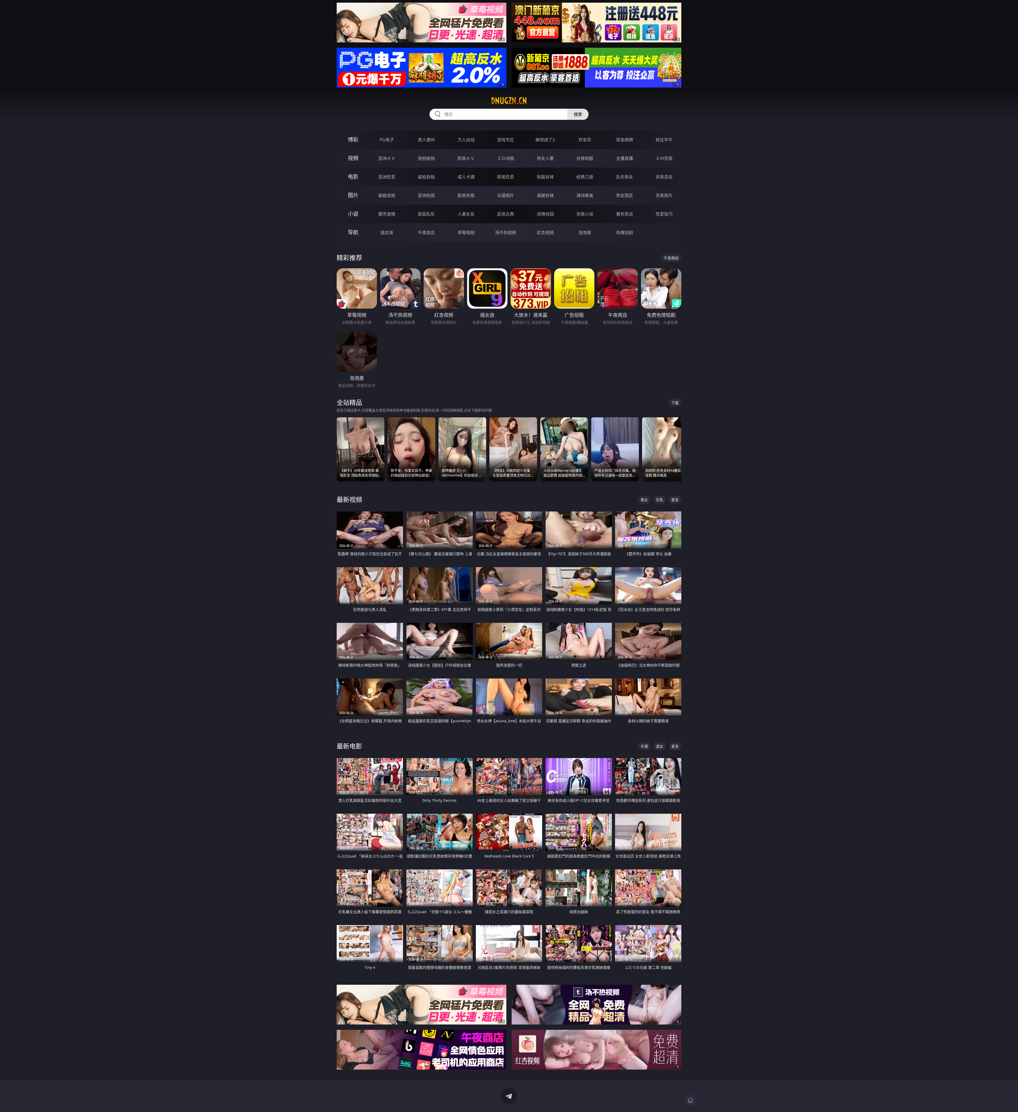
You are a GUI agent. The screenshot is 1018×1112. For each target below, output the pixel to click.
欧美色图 (466, 195)
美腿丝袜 (545, 195)
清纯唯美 (584, 195)
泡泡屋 (584, 232)
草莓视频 (466, 232)
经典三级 (584, 177)
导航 (353, 232)
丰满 (644, 746)
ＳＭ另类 (664, 158)
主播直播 (624, 158)
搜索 (578, 114)
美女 (644, 499)
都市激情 (386, 214)
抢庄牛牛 (664, 140)
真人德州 (426, 140)
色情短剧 (624, 232)
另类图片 (664, 195)
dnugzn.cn (509, 100)
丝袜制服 (584, 158)
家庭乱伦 (426, 214)
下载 (675, 402)
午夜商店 (426, 232)
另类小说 (584, 214)
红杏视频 (545, 232)
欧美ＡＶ (466, 158)
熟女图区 (624, 195)
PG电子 (387, 140)
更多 (675, 499)
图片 (353, 195)
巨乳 (659, 499)
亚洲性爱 (386, 177)
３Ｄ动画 (505, 158)
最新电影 (349, 746)
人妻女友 (466, 214)
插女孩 (386, 232)
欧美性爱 (505, 177)
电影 (353, 176)
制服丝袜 (545, 177)
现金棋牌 (624, 140)
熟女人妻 (545, 158)
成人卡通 (466, 177)
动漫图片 (505, 195)
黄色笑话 (624, 214)
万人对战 (466, 140)
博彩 (353, 139)
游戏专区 (505, 140)
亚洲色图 (426, 195)
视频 (353, 158)
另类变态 (664, 177)
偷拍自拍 (426, 177)
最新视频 (349, 499)
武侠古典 (505, 214)
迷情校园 (545, 214)
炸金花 (584, 140)
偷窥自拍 (386, 195)
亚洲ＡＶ (386, 158)
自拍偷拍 (426, 158)
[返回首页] (690, 1100)
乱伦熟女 (624, 177)
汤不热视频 (505, 232)
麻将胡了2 (545, 140)
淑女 (659, 746)
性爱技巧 (664, 214)
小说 (353, 213)
